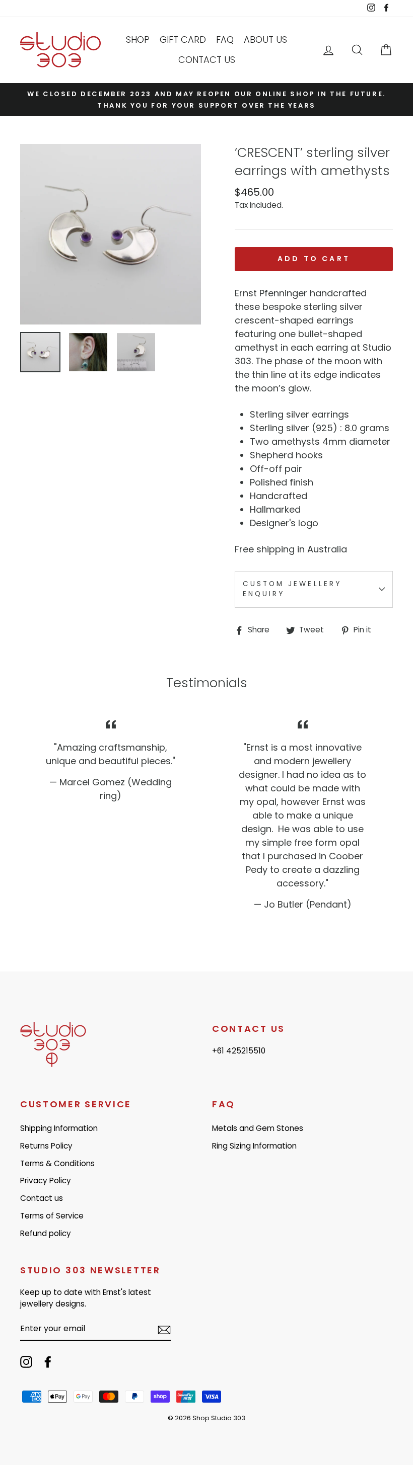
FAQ (225, 39)
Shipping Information (59, 1128)
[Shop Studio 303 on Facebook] (48, 1362)
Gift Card (183, 39)
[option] (206, 99)
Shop (138, 39)
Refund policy (45, 1233)
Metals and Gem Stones (257, 1128)
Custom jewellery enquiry (292, 589)
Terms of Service (52, 1215)
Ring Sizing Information (254, 1146)
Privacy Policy (45, 1180)
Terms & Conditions (57, 1163)
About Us (265, 39)
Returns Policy (46, 1146)
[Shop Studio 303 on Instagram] (26, 1362)
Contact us (206, 59)
